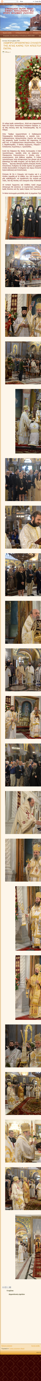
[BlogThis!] (6, 1287)
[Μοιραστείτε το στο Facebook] (10, 1287)
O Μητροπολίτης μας (22, 33)
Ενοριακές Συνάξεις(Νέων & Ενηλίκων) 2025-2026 (19, 35)
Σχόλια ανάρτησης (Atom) (16, 1348)
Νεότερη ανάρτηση (6, 1346)
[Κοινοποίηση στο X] (8, 1287)
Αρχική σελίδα (7, 33)
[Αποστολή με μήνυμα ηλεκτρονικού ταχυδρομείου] (3, 1287)
